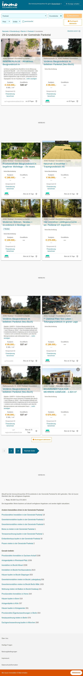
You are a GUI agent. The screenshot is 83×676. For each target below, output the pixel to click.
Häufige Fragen (7, 645)
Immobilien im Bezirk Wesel (12, 565)
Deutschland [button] (56, 4)
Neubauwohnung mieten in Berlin (14, 618)
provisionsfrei (28, 21)
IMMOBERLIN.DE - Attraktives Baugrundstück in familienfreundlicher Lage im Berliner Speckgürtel (21, 63)
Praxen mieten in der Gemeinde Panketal (17, 543)
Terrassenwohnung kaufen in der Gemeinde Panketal (22, 534)
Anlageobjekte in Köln (10, 603)
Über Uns (5, 638)
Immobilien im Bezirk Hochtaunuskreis (16, 570)
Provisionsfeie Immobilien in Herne (15, 594)
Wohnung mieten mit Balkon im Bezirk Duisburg (20, 589)
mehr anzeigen (31, 79)
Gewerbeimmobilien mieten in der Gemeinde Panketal (22, 524)
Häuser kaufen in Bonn (10, 599)
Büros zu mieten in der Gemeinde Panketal (18, 529)
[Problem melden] (36, 101)
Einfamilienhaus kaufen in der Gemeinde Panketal (21, 539)
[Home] (9, 5)
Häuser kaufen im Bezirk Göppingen (15, 575)
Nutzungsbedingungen (9, 651)
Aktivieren (76, 673)
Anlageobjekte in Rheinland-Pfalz (14, 560)
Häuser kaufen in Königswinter (13, 608)
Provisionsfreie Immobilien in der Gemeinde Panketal (22, 515)
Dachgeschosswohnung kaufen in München (18, 622)
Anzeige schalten (73, 4)
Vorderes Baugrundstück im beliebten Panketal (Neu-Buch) (18, 320)
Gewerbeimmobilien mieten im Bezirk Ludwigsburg (21, 579)
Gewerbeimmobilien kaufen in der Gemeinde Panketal (22, 519)
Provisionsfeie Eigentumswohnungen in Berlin (19, 613)
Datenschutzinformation (10, 665)
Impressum (5, 658)
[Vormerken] (37, 41)
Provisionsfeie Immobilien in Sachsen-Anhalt (19, 556)
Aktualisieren (74, 16)
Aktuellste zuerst (72, 31)
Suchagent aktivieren (73, 22)
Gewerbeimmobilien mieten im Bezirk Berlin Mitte (20, 584)
